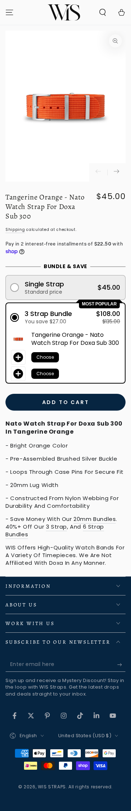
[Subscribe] (121, 664)
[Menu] (9, 12)
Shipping (15, 229)
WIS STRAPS (52, 787)
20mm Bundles (95, 519)
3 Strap (56, 526)
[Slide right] (116, 172)
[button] (102, 12)
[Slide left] (98, 172)
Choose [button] (45, 357)
